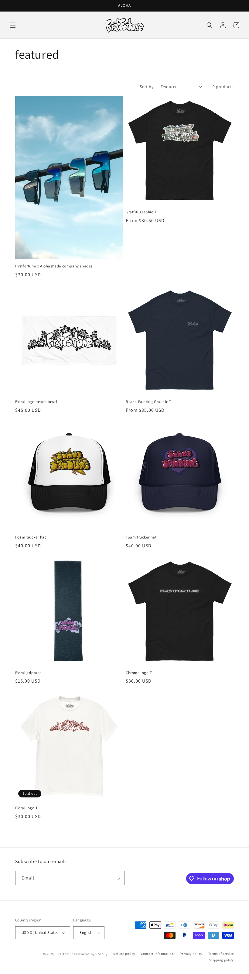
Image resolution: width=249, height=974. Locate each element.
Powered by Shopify (91, 954)
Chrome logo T (139, 672)
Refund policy (124, 954)
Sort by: (147, 86)
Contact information (157, 954)
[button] (12, 25)
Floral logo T (26, 808)
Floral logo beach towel (36, 401)
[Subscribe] (117, 878)
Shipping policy (221, 960)
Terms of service (221, 954)
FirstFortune (65, 954)
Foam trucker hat (30, 537)
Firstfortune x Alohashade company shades (53, 266)
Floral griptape (28, 672)
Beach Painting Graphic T (148, 401)
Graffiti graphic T (141, 212)
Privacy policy (191, 954)
